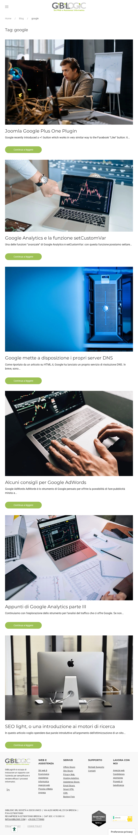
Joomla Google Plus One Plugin (41, 131)
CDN (65, 793)
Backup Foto (69, 797)
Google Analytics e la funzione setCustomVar (55, 238)
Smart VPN (68, 789)
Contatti (92, 771)
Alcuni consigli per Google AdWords (45, 482)
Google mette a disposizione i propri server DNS (59, 358)
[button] (6, 6)
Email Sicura (69, 785)
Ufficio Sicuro (69, 767)
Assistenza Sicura (71, 782)
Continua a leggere (23, 149)
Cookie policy (34, 826)
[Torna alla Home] (69, 6)
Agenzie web (44, 785)
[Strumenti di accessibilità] (14, 829)
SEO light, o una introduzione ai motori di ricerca (60, 726)
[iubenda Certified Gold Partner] (122, 818)
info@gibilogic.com (15, 819)
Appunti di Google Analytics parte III (45, 606)
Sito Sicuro (68, 771)
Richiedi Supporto (96, 767)
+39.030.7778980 (36, 819)
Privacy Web (69, 774)
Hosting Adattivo (71, 778)
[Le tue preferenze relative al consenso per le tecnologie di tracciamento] (121, 832)
